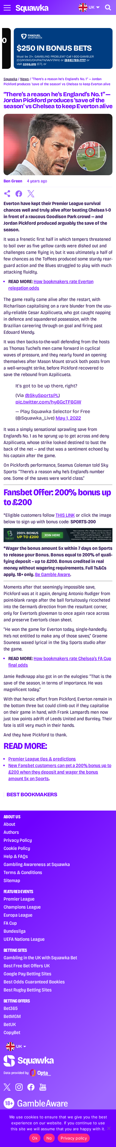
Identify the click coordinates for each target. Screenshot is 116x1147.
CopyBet (12, 1032)
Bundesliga (15, 931)
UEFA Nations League (24, 939)
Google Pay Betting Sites (27, 974)
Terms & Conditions (23, 872)
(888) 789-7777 (65, 60)
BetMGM (12, 1016)
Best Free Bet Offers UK (27, 965)
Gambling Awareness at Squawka (37, 864)
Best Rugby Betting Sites (28, 990)
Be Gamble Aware (52, 574)
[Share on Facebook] (19, 193)
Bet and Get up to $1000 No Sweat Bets (52, 43)
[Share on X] (31, 193)
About (9, 824)
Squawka (10, 79)
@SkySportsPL (42, 395)
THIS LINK (65, 515)
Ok (34, 1138)
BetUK (10, 1024)
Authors (11, 832)
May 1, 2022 (68, 418)
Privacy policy (74, 1138)
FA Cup (10, 923)
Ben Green (13, 181)
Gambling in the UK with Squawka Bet (40, 957)
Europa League (18, 915)
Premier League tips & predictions (42, 759)
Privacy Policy (18, 840)
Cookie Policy (17, 848)
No (49, 1138)
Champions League (22, 907)
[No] (109, 1128)
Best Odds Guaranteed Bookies (34, 982)
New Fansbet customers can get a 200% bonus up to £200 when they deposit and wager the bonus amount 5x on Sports (59, 772)
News (24, 79)
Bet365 (11, 1008)
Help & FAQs (16, 856)
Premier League (19, 899)
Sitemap (12, 880)
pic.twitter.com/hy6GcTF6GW (48, 402)
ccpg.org (19, 64)
